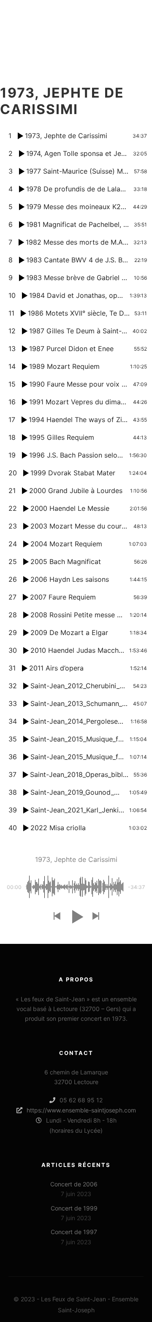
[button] (56, 916)
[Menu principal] (136, 23)
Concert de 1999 (74, 1208)
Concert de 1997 (74, 1231)
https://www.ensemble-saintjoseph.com (81, 1110)
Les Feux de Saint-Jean (36, 23)
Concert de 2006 (74, 1184)
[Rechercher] (105, 23)
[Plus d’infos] (120, 23)
